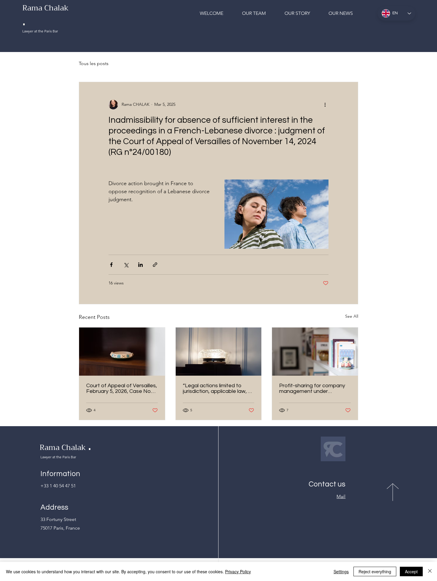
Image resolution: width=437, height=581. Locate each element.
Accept (411, 571)
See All (351, 316)
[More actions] (324, 104)
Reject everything (375, 571)
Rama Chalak (63, 447)
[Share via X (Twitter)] (126, 264)
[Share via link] (155, 264)
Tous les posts (94, 63)
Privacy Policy (238, 571)
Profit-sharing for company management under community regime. (312, 388)
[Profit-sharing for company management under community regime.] (315, 351)
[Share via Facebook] (111, 264)
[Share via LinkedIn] (140, 264)
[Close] (429, 571)
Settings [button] (341, 571)
